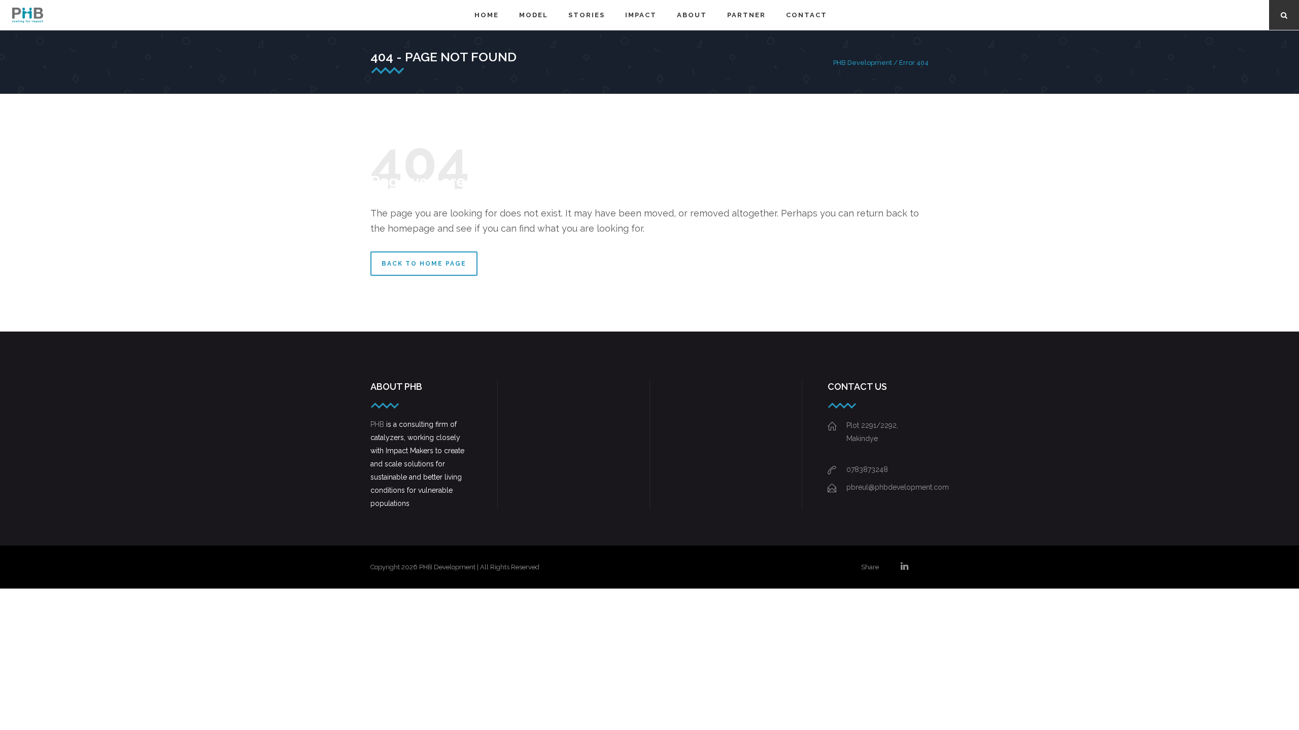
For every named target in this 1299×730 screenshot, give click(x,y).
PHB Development (862, 62)
